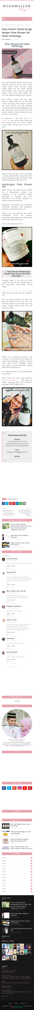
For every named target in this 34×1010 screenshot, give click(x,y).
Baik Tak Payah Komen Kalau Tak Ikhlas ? (21, 825)
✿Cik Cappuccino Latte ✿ (16, 591)
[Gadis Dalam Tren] (4, 954)
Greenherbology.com (17, 458)
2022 (17, 863)
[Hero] (29, 954)
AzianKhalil (11, 638)
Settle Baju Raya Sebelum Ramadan (19, 536)
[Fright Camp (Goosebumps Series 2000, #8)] (11, 960)
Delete (13, 566)
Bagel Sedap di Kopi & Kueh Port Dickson (20, 543)
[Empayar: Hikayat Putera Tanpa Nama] (15, 960)
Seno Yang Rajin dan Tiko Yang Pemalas (15, 982)
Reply (8, 566)
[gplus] (14, 788)
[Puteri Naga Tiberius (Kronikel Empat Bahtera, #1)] (18, 949)
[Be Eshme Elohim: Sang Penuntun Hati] (11, 954)
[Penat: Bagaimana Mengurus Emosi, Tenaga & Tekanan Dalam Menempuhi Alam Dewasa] (4, 948)
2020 (17, 869)
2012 (17, 888)
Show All (5, 996)
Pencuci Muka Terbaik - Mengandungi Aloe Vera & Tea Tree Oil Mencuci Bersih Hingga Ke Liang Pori (21, 527)
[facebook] (4, 788)
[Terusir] (4, 960)
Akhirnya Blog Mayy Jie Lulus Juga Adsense (21, 832)
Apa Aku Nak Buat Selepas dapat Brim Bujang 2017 (19, 840)
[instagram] (19, 788)
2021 (17, 866)
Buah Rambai (6, 987)
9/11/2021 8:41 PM (11, 560)
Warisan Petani (12, 559)
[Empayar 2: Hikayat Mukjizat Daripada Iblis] (22, 954)
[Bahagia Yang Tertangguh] (7, 954)
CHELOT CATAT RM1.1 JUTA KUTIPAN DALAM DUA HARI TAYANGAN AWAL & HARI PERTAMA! (16, 977)
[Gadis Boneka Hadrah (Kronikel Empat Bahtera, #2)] (15, 948)
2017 (17, 877)
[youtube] (25, 788)
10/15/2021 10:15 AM (12, 621)
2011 (17, 891)
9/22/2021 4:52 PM (12, 574)
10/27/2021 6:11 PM (12, 640)
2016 (17, 880)
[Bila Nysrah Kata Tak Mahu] (11, 949)
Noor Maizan (6, 39)
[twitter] (9, 788)
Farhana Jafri (12, 620)
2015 (17, 883)
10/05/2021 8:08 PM (12, 608)
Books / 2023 (8, 941)
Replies (10, 568)
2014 (17, 886)
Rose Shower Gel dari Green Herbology (16, 291)
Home (3, 24)
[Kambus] (26, 954)
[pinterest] (30, 788)
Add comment (12, 666)
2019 (17, 871)
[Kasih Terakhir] (7, 949)
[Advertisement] (17, 483)
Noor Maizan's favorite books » (23, 962)
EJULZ (4, 981)
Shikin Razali (11, 572)
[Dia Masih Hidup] (29, 949)
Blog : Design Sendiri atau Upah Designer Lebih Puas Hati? (21, 847)
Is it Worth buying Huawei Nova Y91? (21, 929)
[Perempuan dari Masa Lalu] (22, 949)
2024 (17, 857)
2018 (17, 874)
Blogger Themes (18, 1007)
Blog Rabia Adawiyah (9, 970)
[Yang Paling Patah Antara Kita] (15, 954)
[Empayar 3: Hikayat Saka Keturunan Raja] (18, 954)
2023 (17, 860)
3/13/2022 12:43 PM (12, 654)
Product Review (11, 24)
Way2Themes (19, 1006)
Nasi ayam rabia (7, 972)
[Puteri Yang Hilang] (26, 949)
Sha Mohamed (12, 652)
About (16, 1003)
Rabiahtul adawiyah (14, 606)
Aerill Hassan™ (7, 990)
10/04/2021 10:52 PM (12, 593)
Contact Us (23, 1003)
